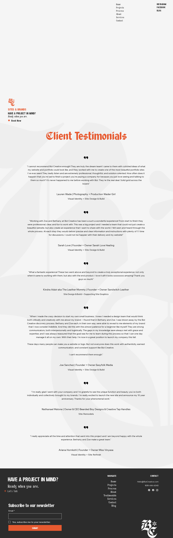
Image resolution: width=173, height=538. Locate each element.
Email (11, 511)
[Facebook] (153, 490)
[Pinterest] (149, 490)
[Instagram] (157, 490)
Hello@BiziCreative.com (148, 481)
